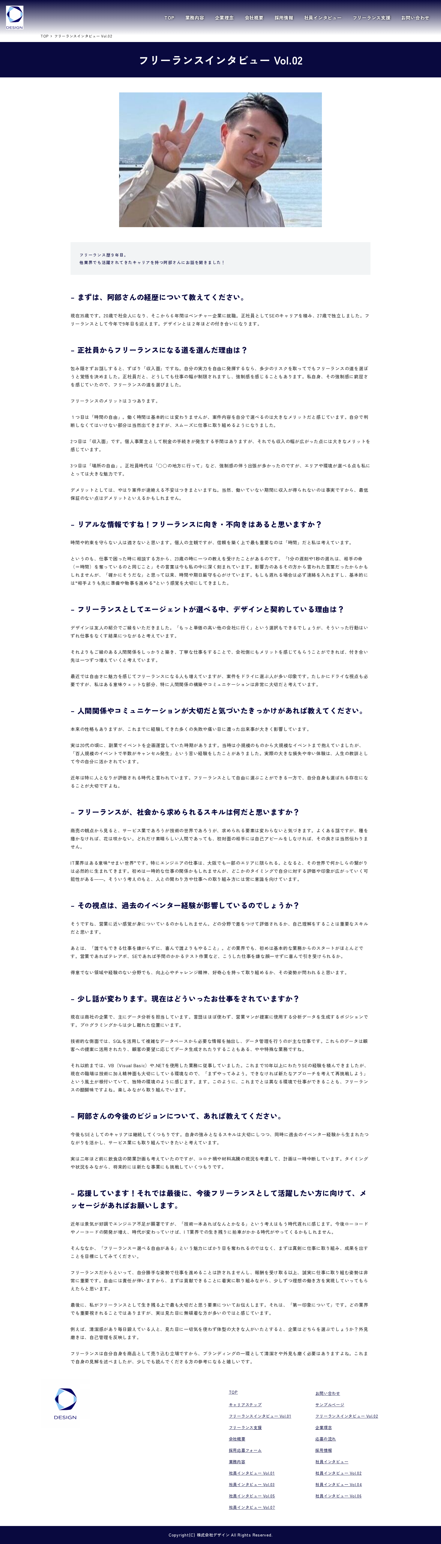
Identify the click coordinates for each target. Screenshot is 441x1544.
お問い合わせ (327, 1393)
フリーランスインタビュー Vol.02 (346, 1416)
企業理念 (323, 1427)
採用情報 (323, 1450)
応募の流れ (325, 1439)
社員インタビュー (331, 1461)
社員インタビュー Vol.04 (338, 1484)
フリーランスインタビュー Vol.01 (260, 1416)
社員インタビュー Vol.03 (252, 1484)
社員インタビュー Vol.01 (252, 1473)
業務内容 (237, 1461)
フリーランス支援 (245, 1427)
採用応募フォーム (245, 1450)
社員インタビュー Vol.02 (338, 1473)
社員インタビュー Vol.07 (252, 1507)
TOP (233, 1392)
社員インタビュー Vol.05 (252, 1496)
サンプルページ (329, 1404)
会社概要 (237, 1439)
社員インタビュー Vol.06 (338, 1496)
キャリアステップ (245, 1404)
